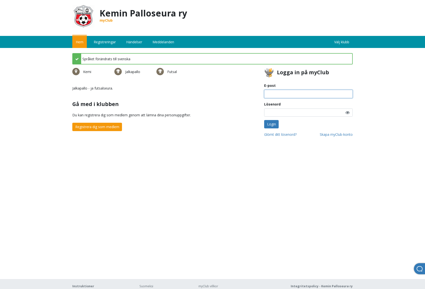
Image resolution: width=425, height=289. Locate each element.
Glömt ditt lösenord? (280, 134)
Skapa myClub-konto (336, 134)
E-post (270, 85)
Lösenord (272, 104)
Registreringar (105, 42)
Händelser (134, 42)
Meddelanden (163, 42)
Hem (79, 42)
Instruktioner (83, 286)
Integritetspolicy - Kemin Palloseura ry (322, 286)
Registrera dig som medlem (97, 126)
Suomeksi (146, 286)
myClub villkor (208, 286)
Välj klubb (341, 42)
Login (271, 124)
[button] (347, 112)
